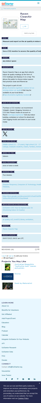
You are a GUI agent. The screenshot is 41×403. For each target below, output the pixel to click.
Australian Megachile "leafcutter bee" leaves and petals (25, 266)
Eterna (17, 274)
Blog (3, 327)
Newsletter (6, 371)
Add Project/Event (9, 318)
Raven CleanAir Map (10, 229)
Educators (5, 322)
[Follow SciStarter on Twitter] (12, 379)
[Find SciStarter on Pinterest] (18, 379)
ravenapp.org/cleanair (15, 115)
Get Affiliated (7, 314)
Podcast (5, 331)
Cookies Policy (23, 398)
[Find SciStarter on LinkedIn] (34, 379)
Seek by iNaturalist (23, 283)
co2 (11, 219)
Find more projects (9, 9)
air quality (6, 219)
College (5, 147)
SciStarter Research (9, 347)
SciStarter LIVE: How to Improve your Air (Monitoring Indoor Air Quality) (18, 209)
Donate (4, 360)
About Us (5, 306)
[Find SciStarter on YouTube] (29, 379)
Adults (25, 147)
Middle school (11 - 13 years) (14, 144)
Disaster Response (10, 184)
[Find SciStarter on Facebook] (6, 379)
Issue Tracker (6, 375)
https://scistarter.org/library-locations (16, 95)
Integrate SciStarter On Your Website (15, 339)
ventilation (29, 219)
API (3, 343)
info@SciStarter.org (15, 367)
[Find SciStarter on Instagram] (23, 379)
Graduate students (16, 147)
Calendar (5, 335)
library (22, 219)
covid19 (17, 219)
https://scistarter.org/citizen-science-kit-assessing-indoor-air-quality (19, 89)
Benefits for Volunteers (10, 310)
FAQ (3, 356)
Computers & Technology (27, 184)
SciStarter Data (7, 352)
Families (32, 147)
